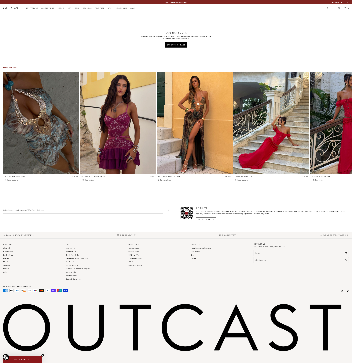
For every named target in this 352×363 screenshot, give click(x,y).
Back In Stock (8, 255)
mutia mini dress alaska (15, 176)
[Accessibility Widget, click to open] (6, 357)
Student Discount (135, 258)
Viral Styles (195, 251)
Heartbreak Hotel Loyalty (201, 248)
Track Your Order (72, 255)
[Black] (236, 180)
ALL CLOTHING (47, 8)
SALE (132, 8)
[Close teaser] (42, 355)
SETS (70, 8)
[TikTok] (347, 291)
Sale (5, 272)
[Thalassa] (159, 180)
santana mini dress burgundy (94, 176)
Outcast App (133, 248)
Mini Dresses (8, 262)
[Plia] (17, 180)
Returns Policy (71, 272)
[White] (163, 180)
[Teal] (90, 180)
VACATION (100, 8)
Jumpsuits (7, 265)
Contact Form (71, 262)
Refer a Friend (133, 251)
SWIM (110, 8)
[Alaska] (6, 180)
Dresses (6, 258)
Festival (6, 269)
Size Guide (70, 248)
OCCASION (87, 8)
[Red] (243, 180)
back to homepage (176, 45)
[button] (76, 75)
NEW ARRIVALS (31, 8)
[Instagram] (342, 291)
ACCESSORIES (121, 8)
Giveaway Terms (135, 265)
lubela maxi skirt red (244, 176)
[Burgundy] (83, 180)
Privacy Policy (71, 276)
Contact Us (260, 260)
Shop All (6, 248)
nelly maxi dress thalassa (169, 176)
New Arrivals (8, 251)
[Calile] (10, 180)
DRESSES (60, 8)
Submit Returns (72, 265)
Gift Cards (132, 262)
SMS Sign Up (133, 255)
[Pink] (239, 180)
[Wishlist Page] (333, 8)
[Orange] (86, 180)
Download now (206, 220)
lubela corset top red (320, 176)
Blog (192, 255)
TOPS (77, 8)
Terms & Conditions (73, 279)
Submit (167, 210)
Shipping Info (71, 251)
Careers (194, 258)
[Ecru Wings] (13, 180)
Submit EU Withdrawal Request (78, 269)
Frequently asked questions (77, 258)
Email (257, 253)
